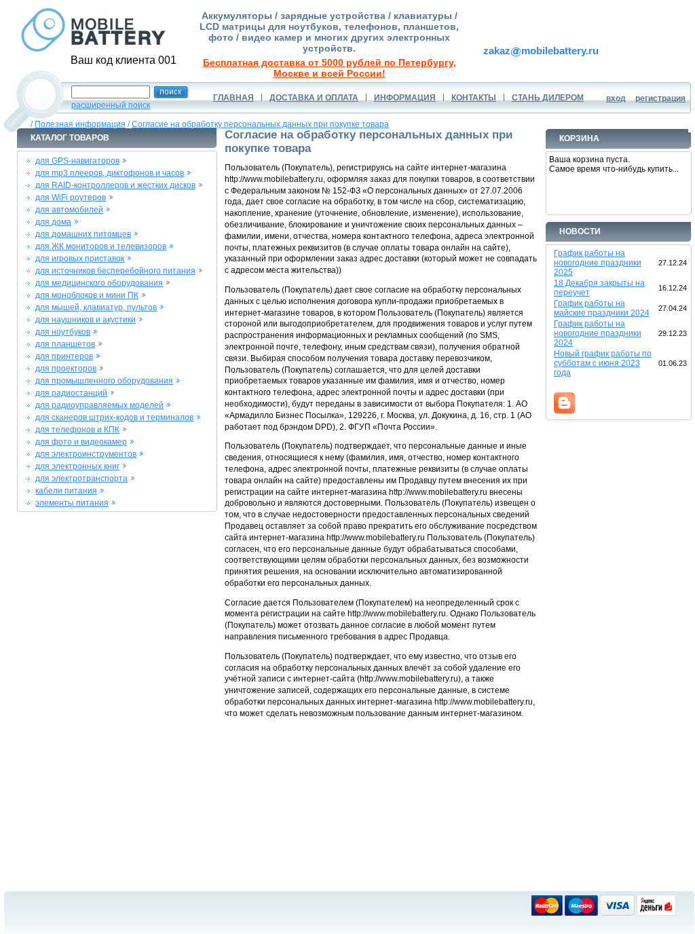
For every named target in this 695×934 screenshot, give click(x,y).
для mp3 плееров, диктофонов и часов (109, 173)
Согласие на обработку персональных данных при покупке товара (260, 124)
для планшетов (65, 344)
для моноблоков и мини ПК (86, 295)
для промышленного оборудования (104, 381)
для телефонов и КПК (77, 429)
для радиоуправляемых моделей (99, 405)
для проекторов (65, 368)
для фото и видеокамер (81, 442)
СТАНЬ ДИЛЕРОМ (548, 97)
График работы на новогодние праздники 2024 (597, 333)
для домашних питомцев (83, 234)
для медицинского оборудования (99, 283)
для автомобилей (69, 209)
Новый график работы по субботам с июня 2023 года (603, 363)
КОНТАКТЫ (473, 97)
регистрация (660, 98)
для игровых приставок (79, 258)
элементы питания (72, 503)
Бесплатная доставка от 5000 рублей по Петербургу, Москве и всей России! (329, 68)
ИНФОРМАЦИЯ (405, 97)
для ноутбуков (62, 332)
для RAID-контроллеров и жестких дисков (115, 185)
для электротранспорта (81, 478)
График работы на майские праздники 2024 (602, 308)
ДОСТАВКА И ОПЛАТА (313, 97)
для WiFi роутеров (70, 197)
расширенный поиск (110, 105)
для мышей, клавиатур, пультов (96, 307)
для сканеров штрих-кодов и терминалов (114, 417)
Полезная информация (80, 124)
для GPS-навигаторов (77, 161)
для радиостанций (71, 393)
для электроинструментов (85, 454)
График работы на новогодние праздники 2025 (597, 262)
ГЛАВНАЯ (233, 97)
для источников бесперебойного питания (115, 271)
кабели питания (66, 491)
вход (616, 98)
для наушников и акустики (85, 319)
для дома (53, 222)
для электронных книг (77, 466)
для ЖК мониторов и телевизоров (100, 246)
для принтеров (64, 356)
